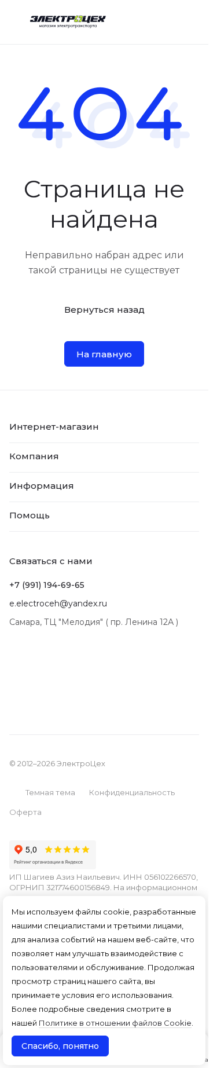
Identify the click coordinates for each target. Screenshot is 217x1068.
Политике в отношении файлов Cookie (115, 1022)
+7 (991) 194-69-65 (46, 585)
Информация (41, 485)
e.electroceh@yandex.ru (58, 603)
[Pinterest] (62, 658)
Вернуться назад (104, 309)
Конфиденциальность (132, 792)
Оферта (25, 812)
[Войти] (167, 22)
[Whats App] (39, 658)
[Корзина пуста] (192, 22)
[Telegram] (16, 658)
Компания (34, 456)
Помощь (29, 515)
